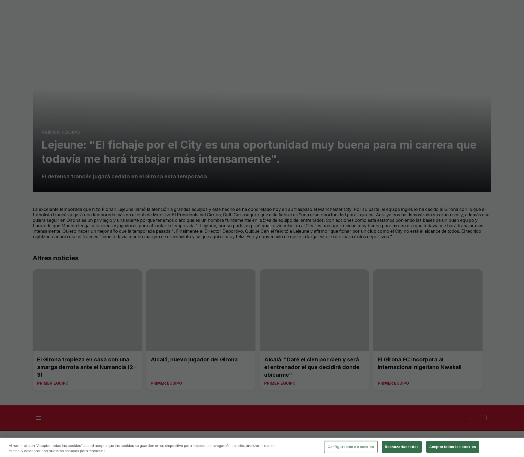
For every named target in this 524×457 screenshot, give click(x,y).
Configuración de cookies (350, 446)
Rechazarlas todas (402, 446)
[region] (262, 447)
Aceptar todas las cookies (452, 446)
